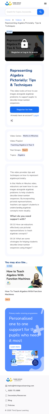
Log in (36, 115)
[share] (11, 120)
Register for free (24, 109)
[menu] (45, 3)
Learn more (15, 347)
